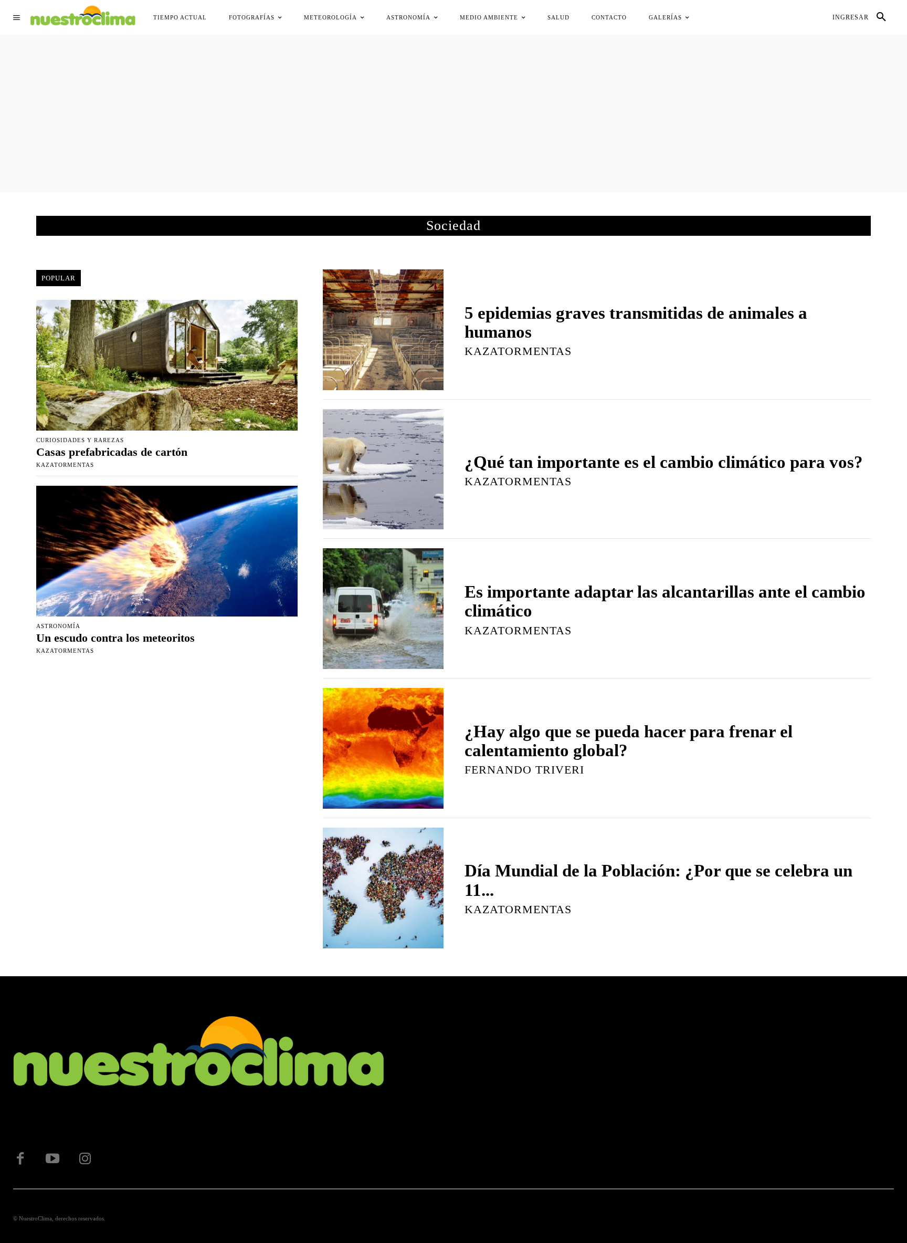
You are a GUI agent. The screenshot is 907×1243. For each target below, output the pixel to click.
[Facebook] (20, 1159)
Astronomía (58, 626)
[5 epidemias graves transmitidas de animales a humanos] (383, 329)
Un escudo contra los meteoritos (115, 637)
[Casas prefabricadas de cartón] (167, 365)
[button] (881, 17)
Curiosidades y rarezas (80, 440)
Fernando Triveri (524, 769)
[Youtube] (52, 1159)
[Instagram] (85, 1159)
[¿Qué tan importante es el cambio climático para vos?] (383, 469)
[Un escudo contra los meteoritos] (167, 551)
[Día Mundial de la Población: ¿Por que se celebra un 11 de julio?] (383, 888)
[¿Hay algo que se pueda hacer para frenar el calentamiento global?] (383, 748)
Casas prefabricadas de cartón (111, 451)
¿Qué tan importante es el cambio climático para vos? (664, 462)
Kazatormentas (65, 465)
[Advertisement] (453, 113)
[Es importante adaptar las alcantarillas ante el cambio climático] (383, 608)
